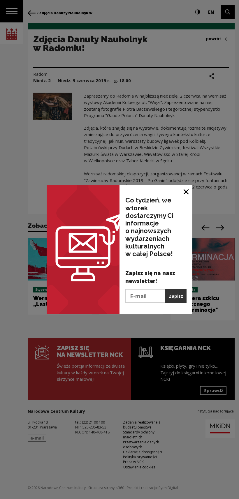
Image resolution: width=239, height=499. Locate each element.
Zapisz (176, 296)
